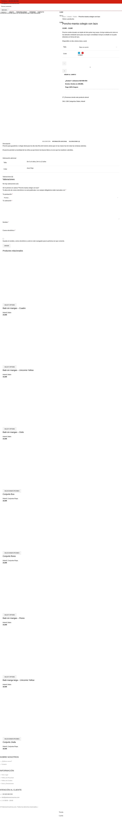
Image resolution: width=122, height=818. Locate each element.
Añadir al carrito (70, 74)
